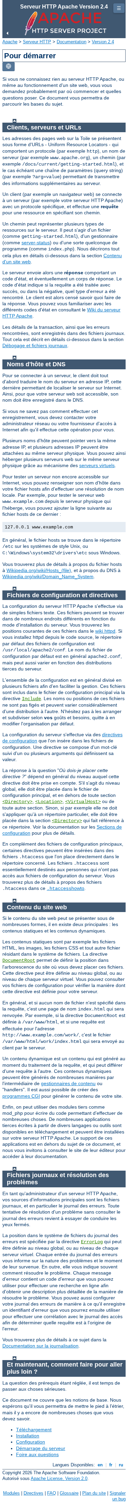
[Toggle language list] (8, 66)
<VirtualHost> (83, 801)
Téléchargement (34, 1429)
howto (65, 888)
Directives (33, 1493)
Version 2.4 (103, 41)
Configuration (30, 1442)
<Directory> (17, 801)
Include (31, 698)
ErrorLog (92, 1242)
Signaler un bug (118, 1496)
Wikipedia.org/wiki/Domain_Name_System (48, 576)
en (100, 1464)
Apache (9, 41)
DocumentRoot (18, 960)
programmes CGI (21, 1096)
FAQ (51, 1493)
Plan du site (94, 1493)
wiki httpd (105, 631)
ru (121, 1464)
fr (111, 1464)
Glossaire (69, 1493)
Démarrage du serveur (40, 1448)
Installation (27, 1435)
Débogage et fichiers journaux (34, 345)
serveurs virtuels (97, 465)
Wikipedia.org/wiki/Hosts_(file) (38, 570)
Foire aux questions (37, 1454)
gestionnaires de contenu (68, 1083)
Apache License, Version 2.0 (59, 1478)
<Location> (48, 801)
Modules (11, 1493)
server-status (36, 242)
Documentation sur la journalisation (40, 1345)
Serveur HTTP (37, 41)
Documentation (71, 41)
